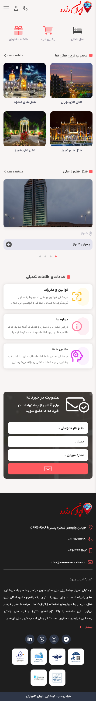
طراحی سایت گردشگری (58, 696)
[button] (55, 256)
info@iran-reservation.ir (68, 562)
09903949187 (77, 550)
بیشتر (89, 627)
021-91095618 (77, 539)
